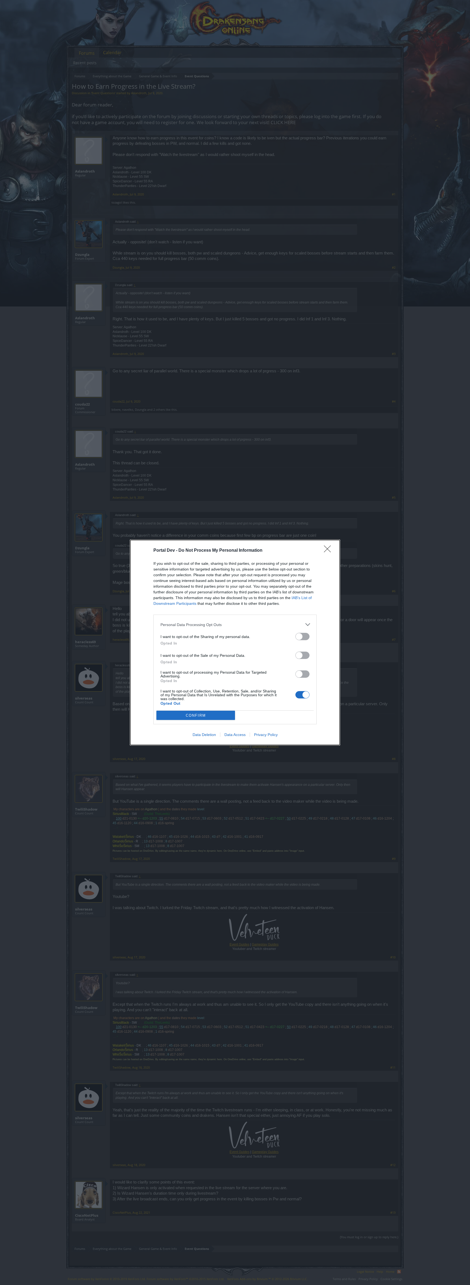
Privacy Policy (266, 734)
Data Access (235, 734)
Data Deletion (204, 734)
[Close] (329, 550)
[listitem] (235, 624)
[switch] (302, 636)
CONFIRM (196, 715)
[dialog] (235, 642)
